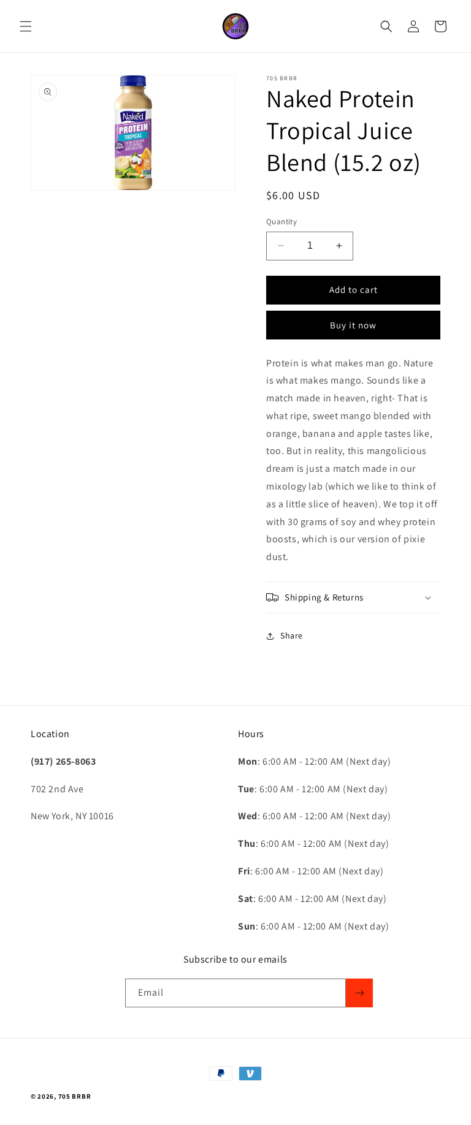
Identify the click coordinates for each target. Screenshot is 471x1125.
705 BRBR (74, 1096)
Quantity (281, 221)
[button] (25, 26)
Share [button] (291, 635)
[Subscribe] (359, 993)
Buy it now (353, 325)
